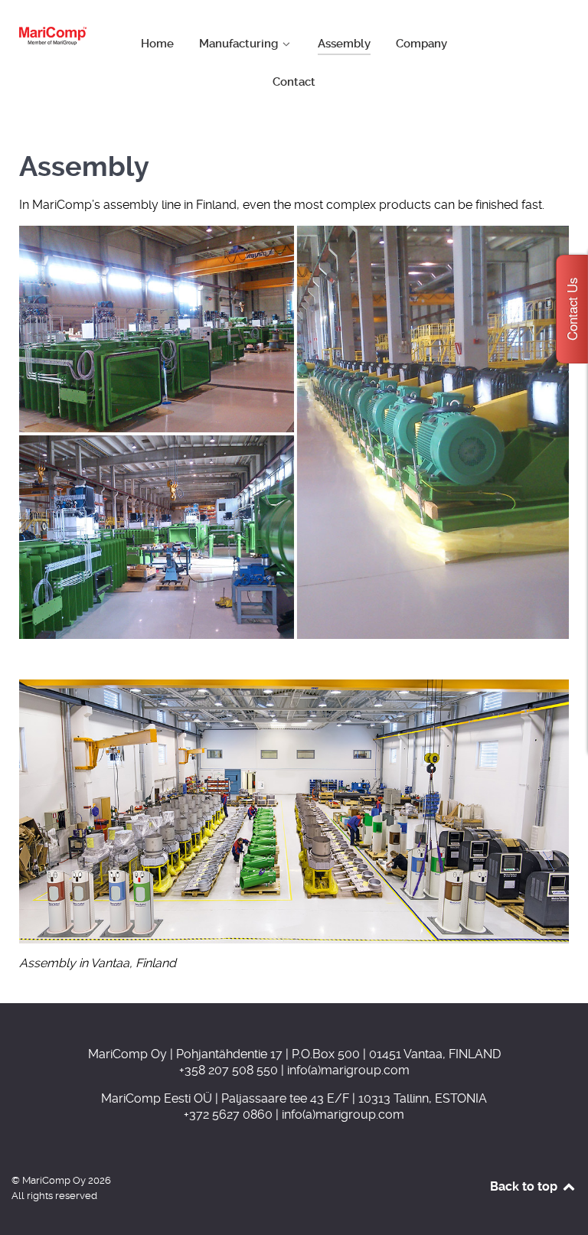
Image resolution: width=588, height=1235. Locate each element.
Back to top (525, 1186)
